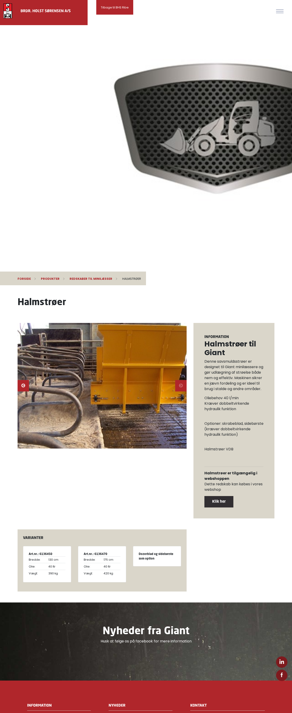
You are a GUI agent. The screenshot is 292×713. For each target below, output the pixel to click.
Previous (23, 385)
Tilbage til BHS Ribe (115, 7)
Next (181, 385)
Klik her (219, 501)
